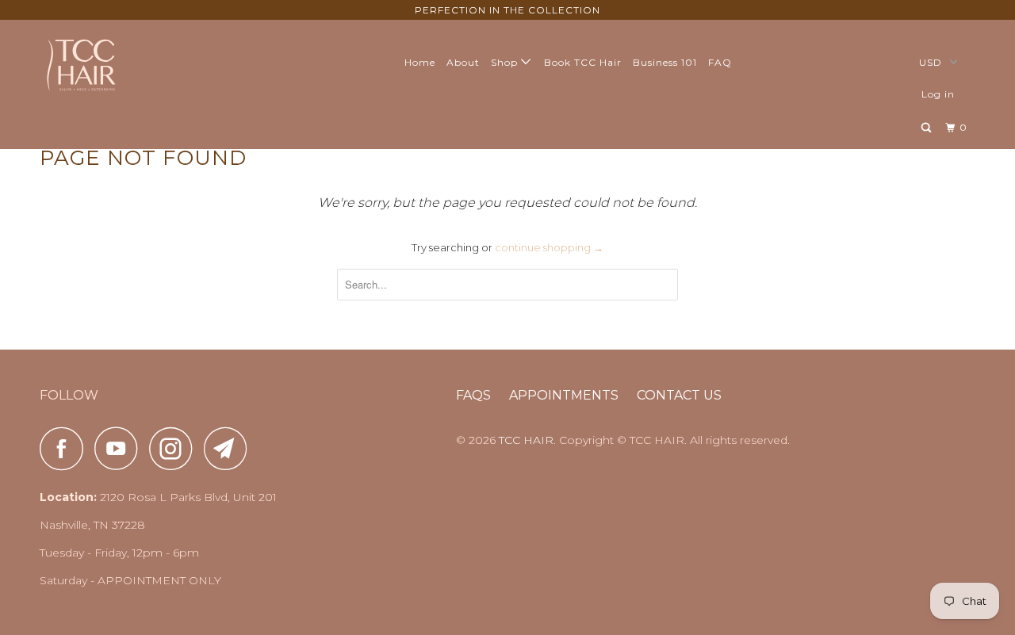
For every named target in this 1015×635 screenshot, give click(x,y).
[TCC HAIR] (121, 64)
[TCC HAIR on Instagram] (175, 448)
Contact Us (679, 395)
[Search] (927, 128)
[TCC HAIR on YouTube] (120, 448)
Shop (506, 62)
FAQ (720, 62)
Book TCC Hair (583, 62)
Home (419, 62)
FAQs (473, 395)
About (463, 62)
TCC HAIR (526, 440)
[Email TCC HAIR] (230, 448)
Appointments (564, 395)
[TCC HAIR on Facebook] (66, 448)
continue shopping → (549, 247)
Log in (938, 94)
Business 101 (665, 62)
